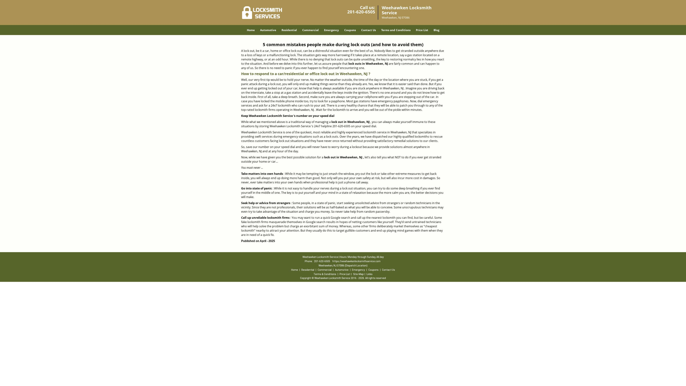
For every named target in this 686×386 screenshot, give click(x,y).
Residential (289, 30)
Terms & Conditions (325, 274)
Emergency (331, 30)
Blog (436, 30)
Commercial (310, 30)
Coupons (350, 30)
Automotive (268, 30)
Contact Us (368, 30)
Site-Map (358, 274)
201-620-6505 (361, 12)
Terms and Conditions (396, 30)
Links (369, 274)
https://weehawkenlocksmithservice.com (356, 261)
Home (251, 30)
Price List (422, 30)
